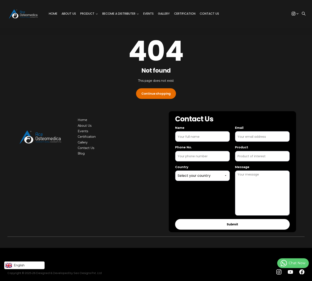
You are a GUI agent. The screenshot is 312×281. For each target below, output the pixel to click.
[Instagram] (278, 272)
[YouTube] (290, 272)
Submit (232, 224)
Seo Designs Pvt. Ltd (87, 273)
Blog (81, 153)
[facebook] (302, 272)
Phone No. (183, 147)
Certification (87, 137)
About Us (84, 126)
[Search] (304, 14)
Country (181, 167)
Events (83, 131)
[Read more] (295, 14)
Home (82, 120)
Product (241, 147)
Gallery (83, 142)
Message (242, 167)
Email (239, 128)
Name (179, 128)
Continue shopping (156, 93)
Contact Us (86, 148)
